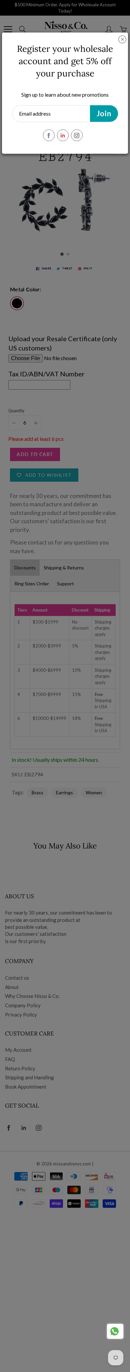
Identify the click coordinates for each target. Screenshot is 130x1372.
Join (104, 113)
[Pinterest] (63, 135)
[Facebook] (49, 135)
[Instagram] (77, 135)
